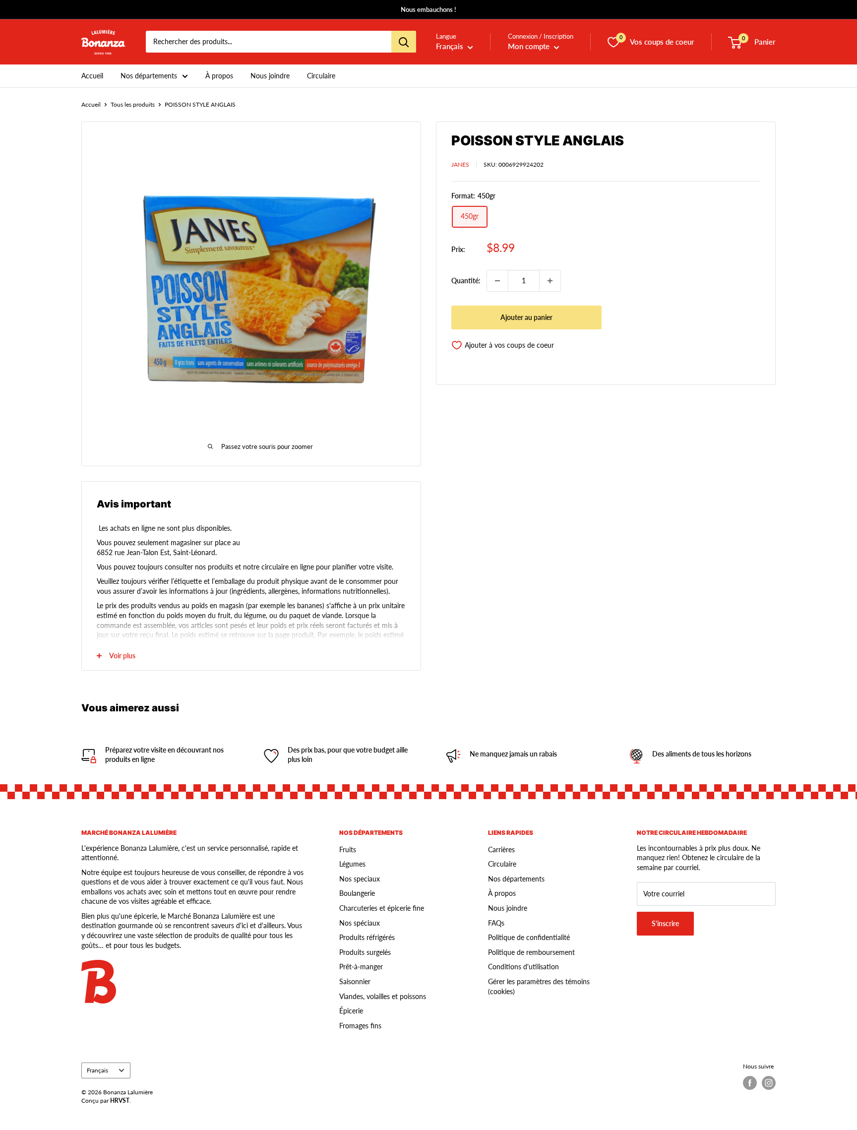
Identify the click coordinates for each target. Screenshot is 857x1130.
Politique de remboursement (531, 952)
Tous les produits (133, 104)
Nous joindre (270, 75)
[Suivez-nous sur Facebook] (750, 1083)
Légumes (352, 864)
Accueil (92, 75)
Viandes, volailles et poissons (382, 996)
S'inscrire (665, 923)
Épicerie (351, 1010)
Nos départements (149, 75)
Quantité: (466, 280)
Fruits (347, 849)
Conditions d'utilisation (523, 966)
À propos (219, 75)
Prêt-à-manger (361, 966)
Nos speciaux (359, 879)
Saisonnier (354, 981)
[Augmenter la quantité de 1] (550, 280)
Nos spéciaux (359, 923)
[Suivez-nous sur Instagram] (769, 1083)
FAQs (496, 923)
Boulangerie (357, 893)
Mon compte (529, 46)
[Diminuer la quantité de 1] (497, 280)
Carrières (501, 849)
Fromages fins (360, 1025)
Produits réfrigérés (367, 937)
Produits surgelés (365, 952)
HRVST (119, 1100)
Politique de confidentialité (529, 937)
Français (97, 1070)
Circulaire (321, 75)
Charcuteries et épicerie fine (381, 908)
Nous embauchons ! (428, 9)
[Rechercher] (403, 42)
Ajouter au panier (526, 317)
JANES (460, 164)
